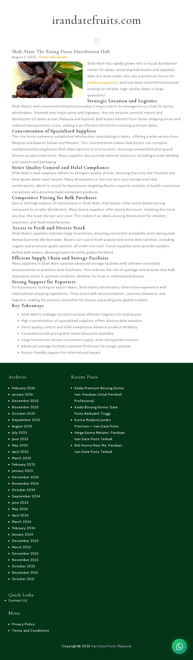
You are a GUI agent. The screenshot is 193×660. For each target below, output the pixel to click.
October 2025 (23, 413)
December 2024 (25, 477)
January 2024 (22, 534)
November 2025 (25, 407)
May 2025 (20, 445)
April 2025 (20, 452)
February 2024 (23, 528)
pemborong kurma (102, 82)
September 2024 (26, 496)
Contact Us (17, 600)
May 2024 (20, 509)
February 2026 (23, 388)
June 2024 (20, 502)
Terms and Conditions (30, 630)
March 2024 (21, 522)
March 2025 (21, 458)
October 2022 (23, 566)
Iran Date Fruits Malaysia (111, 646)
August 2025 (22, 426)
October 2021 (23, 579)
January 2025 (22, 471)
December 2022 (25, 553)
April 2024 (20, 515)
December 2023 (25, 541)
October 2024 (23, 490)
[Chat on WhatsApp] (179, 646)
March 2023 (21, 547)
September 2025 (26, 420)
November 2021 (25, 572)
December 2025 (25, 401)
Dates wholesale (53, 57)
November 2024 (25, 483)
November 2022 (25, 560)
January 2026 (22, 394)
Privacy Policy (23, 624)
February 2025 (23, 464)
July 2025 (19, 432)
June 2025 (20, 439)
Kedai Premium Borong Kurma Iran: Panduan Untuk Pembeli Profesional (99, 394)
